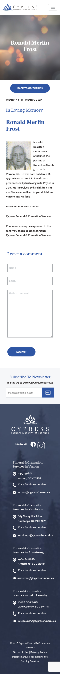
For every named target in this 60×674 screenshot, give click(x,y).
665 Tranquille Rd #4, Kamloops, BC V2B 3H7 (32, 518)
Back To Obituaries (30, 88)
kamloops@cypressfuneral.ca (36, 535)
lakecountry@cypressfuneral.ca (36, 621)
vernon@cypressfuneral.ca (34, 492)
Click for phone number (32, 484)
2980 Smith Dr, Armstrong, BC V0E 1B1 (31, 561)
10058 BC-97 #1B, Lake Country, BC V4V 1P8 (33, 604)
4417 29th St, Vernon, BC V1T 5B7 (29, 475)
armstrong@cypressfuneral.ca (36, 578)
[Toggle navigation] (52, 7)
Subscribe (48, 393)
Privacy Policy (38, 652)
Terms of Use (20, 652)
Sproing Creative (30, 661)
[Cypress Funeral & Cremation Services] (30, 424)
